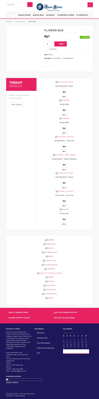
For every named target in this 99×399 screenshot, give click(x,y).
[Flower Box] (64, 209)
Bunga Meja (64, 104)
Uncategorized (20, 21)
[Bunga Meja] (64, 100)
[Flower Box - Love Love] (64, 191)
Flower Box (57, 58)
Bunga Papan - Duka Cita (64, 141)
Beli (62, 44)
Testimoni (40, 333)
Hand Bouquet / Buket (64, 86)
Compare (53, 49)
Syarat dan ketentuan (45, 348)
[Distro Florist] (49, 7)
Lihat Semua (16, 104)
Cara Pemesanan (43, 343)
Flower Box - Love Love (64, 195)
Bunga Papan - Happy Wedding (64, 159)
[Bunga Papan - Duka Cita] (64, 137)
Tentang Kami (42, 338)
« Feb (67, 351)
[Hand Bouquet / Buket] (64, 82)
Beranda (9, 21)
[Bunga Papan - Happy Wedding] (64, 155)
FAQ (38, 353)
